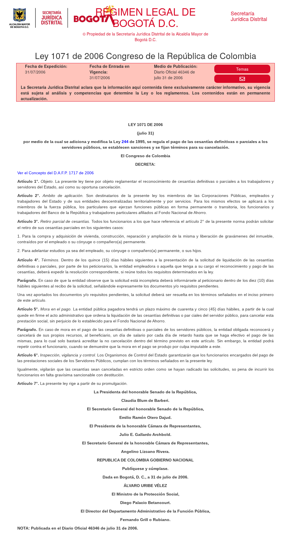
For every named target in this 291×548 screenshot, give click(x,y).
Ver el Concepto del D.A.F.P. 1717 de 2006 (55, 173)
